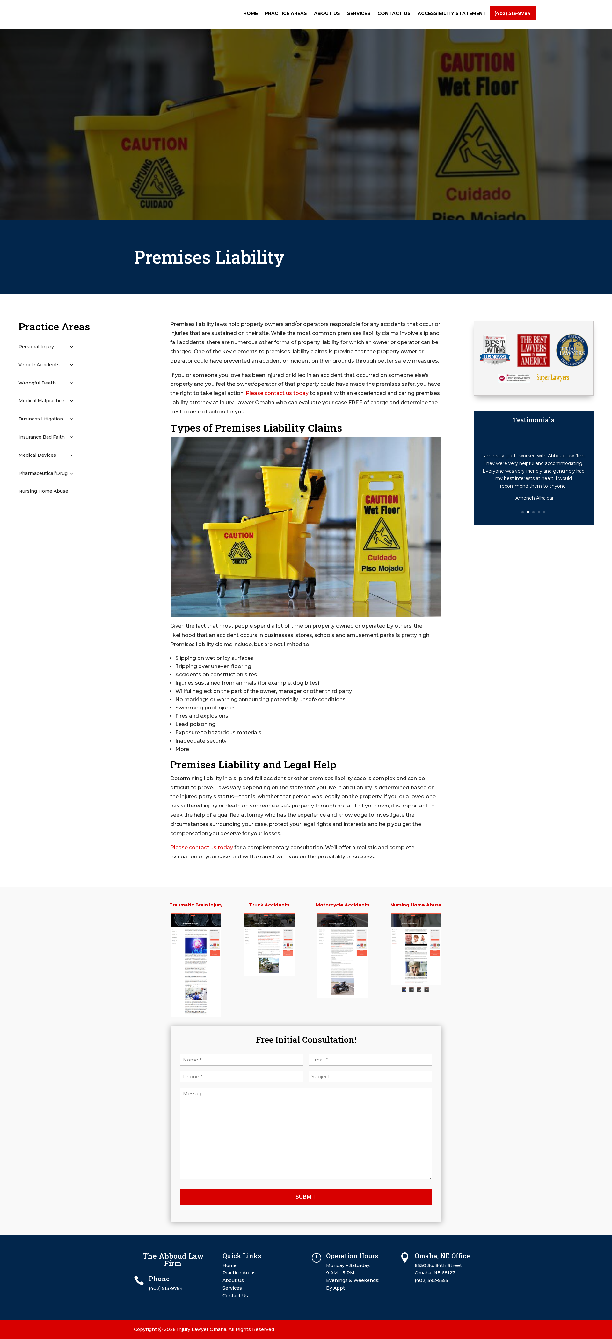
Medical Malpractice (41, 401)
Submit (306, 1197)
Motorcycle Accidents (342, 905)
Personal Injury (36, 346)
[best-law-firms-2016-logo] (495, 364)
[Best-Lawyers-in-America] (533, 366)
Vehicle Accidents (39, 365)
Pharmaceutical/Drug (43, 473)
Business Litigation (40, 419)
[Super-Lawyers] (553, 380)
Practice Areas (286, 13)
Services (358, 13)
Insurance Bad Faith (41, 437)
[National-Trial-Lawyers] (572, 365)
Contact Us (394, 13)
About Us (327, 13)
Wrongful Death (37, 383)
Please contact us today (277, 393)
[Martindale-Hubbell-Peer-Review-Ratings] (514, 381)
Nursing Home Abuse (43, 491)
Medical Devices (37, 455)
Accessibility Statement (452, 13)
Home (250, 13)
